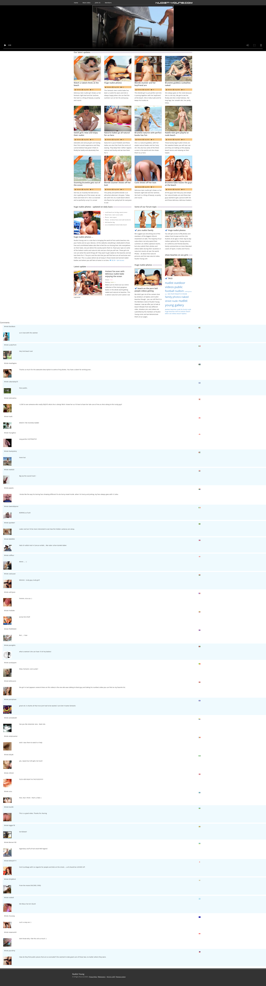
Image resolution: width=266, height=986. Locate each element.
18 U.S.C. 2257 (111, 977)
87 (153, 89)
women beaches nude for (174, 309)
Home (76, 3)
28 (184, 139)
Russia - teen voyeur (111, 217)
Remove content (121, 977)
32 (184, 89)
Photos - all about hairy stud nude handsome (118, 220)
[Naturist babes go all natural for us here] (118, 118)
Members (108, 3)
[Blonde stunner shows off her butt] (118, 168)
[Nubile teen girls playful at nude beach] (178, 118)
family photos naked (177, 297)
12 (153, 187)
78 (92, 139)
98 (184, 189)
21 (123, 189)
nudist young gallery (176, 303)
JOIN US (97, 3)
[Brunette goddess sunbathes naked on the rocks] (178, 68)
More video (86, 3)
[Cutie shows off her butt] (148, 168)
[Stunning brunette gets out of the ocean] (87, 168)
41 (123, 87)
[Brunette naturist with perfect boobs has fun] (148, 118)
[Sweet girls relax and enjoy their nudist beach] (87, 118)
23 (123, 139)
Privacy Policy (93, 977)
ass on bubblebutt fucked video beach (116, 225)
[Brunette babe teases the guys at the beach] (178, 168)
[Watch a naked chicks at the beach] (87, 68)
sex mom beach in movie (177, 294)
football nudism (174, 291)
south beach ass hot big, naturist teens (116, 212)
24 (92, 89)
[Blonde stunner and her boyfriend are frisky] (148, 68)
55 (92, 189)
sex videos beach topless (178, 314)
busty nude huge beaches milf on (178, 310)
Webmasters (101, 977)
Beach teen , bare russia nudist (114, 215)
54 (153, 139)
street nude (171, 301)
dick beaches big (110, 222)
